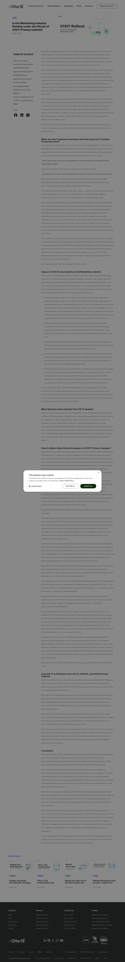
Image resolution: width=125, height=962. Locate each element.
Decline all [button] (70, 486)
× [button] (98, 472)
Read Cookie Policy (67, 480)
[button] (35, 486)
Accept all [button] (88, 486)
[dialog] (62, 481)
